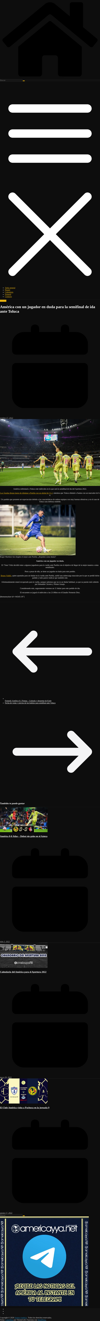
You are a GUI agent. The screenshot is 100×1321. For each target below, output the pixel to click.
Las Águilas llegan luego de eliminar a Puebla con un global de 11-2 (26, 493)
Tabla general (10, 288)
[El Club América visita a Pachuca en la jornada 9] (24, 1103)
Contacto (8, 297)
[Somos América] (50, 78)
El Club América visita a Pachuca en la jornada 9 (24, 1107)
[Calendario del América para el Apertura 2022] (24, 967)
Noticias (3, 301)
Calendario (9, 292)
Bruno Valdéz (6, 576)
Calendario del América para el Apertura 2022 (23, 972)
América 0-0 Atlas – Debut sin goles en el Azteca (23, 836)
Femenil (8, 294)
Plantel (7, 290)
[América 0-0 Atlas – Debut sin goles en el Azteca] (24, 831)
